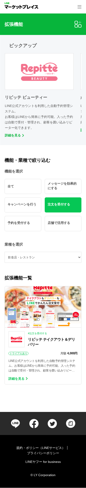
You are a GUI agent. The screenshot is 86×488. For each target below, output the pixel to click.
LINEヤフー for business (43, 462)
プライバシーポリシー (43, 453)
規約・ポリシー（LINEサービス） (40, 448)
